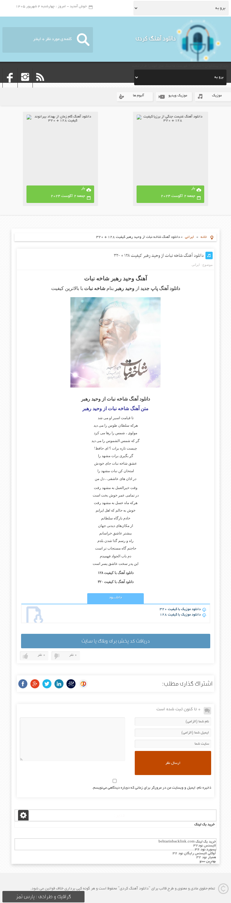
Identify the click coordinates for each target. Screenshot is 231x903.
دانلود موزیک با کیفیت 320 (180, 609)
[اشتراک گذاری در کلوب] (83, 683)
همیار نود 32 (206, 857)
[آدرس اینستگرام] (25, 86)
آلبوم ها (138, 96)
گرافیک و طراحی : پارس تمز (43, 896)
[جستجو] (83, 40)
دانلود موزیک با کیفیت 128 (180, 615)
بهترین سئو (207, 861)
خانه (204, 237)
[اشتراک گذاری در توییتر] (46, 683)
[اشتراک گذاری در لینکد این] (58, 683)
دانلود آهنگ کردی (156, 38)
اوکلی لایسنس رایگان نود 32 (194, 853)
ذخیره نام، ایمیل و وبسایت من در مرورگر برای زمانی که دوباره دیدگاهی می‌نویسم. (151, 788)
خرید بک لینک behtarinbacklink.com (187, 842)
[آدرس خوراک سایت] (40, 86)
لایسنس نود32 (204, 846)
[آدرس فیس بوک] (10, 86)
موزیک (217, 96)
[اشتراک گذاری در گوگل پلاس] (34, 683)
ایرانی (189, 237)
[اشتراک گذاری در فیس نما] (70, 683)
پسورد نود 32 (205, 850)
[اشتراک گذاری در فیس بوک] (22, 683)
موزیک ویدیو (177, 96)
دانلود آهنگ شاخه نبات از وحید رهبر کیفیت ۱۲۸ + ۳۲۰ (159, 256)
